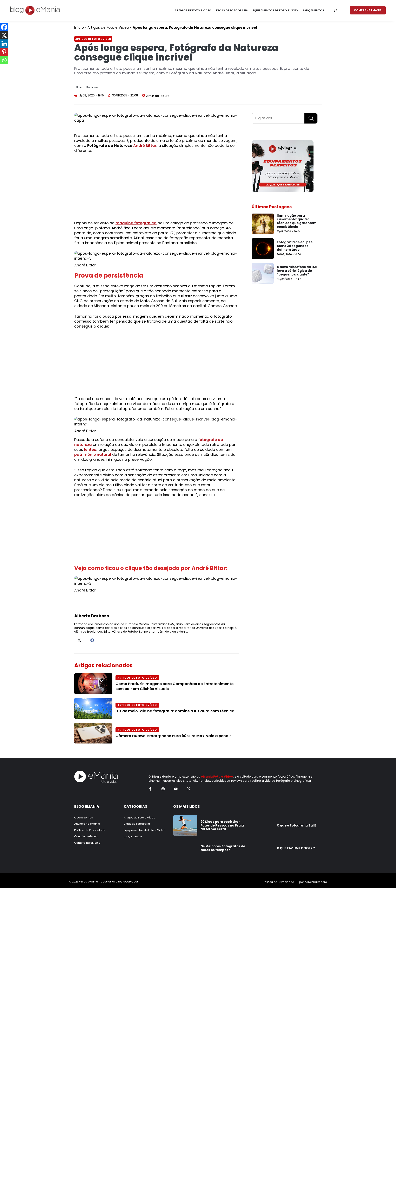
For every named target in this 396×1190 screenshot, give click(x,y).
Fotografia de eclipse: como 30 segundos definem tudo (295, 246)
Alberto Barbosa (86, 87)
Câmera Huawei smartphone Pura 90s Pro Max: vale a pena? (173, 735)
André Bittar (144, 145)
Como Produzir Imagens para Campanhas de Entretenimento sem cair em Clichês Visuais (175, 686)
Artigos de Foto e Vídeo (108, 27)
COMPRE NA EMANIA (368, 10)
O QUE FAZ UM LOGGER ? (296, 848)
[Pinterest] (4, 52)
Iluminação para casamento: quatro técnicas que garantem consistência (296, 221)
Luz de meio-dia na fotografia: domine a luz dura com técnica (175, 711)
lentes (90, 449)
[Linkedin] (4, 43)
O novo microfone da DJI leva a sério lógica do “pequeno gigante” (297, 271)
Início (79, 27)
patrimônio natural (92, 454)
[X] (4, 35)
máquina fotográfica (136, 223)
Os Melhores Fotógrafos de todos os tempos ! (222, 848)
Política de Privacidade (278, 882)
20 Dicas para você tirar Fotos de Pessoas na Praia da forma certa (222, 825)
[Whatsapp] (4, 60)
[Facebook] (4, 27)
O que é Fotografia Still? (297, 825)
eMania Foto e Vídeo (217, 776)
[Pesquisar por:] (335, 10)
